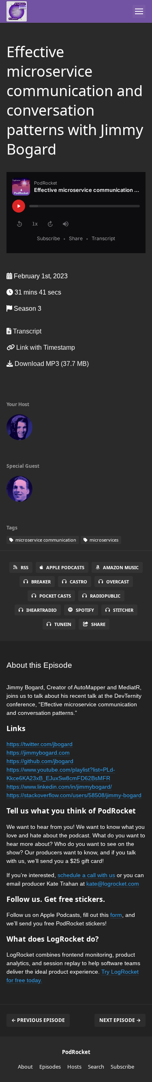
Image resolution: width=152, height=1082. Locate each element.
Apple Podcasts (65, 567)
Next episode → (120, 1020)
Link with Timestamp (45, 347)
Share (98, 624)
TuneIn (62, 624)
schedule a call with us (86, 875)
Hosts (74, 1066)
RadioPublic (105, 596)
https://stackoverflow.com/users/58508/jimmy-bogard (73, 795)
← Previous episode (38, 1020)
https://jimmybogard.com (38, 752)
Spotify (85, 610)
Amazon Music (121, 567)
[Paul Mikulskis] (19, 428)
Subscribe (122, 1066)
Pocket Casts (55, 596)
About (25, 1066)
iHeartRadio (41, 610)
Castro (78, 582)
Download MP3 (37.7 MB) (51, 363)
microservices (103, 540)
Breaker (41, 582)
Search (96, 1066)
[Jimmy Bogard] (19, 490)
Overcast (117, 582)
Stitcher (123, 610)
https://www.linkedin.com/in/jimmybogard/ (59, 786)
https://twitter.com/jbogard (39, 744)
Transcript (26, 331)
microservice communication (45, 540)
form (116, 915)
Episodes (50, 1066)
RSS (24, 567)
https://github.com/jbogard (39, 761)
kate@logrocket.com (112, 883)
